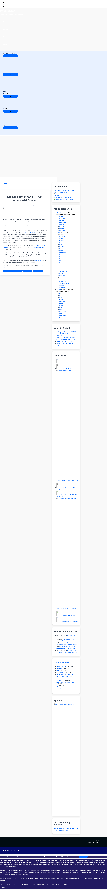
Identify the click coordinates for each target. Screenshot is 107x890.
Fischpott (65, 662)
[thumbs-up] (3, 6)
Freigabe (17, 271)
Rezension (62, 230)
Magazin (61, 307)
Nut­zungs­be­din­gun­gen (37, 247)
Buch (60, 295)
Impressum (96, 840)
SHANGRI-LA (60, 335)
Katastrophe (62, 252)
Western (61, 285)
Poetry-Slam (62, 311)
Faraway (58, 688)
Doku (60, 242)
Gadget (61, 303)
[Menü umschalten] (10, 55)
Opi (57, 686)
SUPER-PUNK (60, 680)
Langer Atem (59, 668)
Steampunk (62, 275)
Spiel (32, 205)
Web (35, 205)
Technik (61, 277)
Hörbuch (61, 305)
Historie (61, 248)
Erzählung (62, 218)
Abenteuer (62, 236)
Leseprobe (62, 228)
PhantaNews (8, 10)
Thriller (61, 279)
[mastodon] (3, 2)
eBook (61, 299)
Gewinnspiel (62, 222)
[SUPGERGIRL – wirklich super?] (62, 197)
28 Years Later (60, 690)
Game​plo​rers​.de (38, 260)
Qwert (58, 670)
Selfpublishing (63, 271)
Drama (61, 244)
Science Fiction (63, 269)
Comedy (61, 240)
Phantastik (62, 263)
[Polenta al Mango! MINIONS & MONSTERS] (64, 195)
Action (61, 238)
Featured (61, 220)
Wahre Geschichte (64, 283)
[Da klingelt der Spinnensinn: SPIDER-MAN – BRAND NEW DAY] (64, 192)
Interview (61, 224)
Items (30, 271)
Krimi (60, 254)
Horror (61, 250)
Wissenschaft (62, 287)
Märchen (61, 261)
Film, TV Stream (64, 301)
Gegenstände (24, 271)
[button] (14, 53)
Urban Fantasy (63, 281)
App (60, 293)
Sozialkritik (62, 273)
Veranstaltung (63, 315)
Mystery (61, 258)
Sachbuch (62, 267)
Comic (61, 297)
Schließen (2, 887)
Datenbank (10, 271)
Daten (4, 271)
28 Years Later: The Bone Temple (65, 682)
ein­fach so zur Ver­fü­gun (28, 232)
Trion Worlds (39, 271)
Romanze (61, 265)
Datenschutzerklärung (93, 842)
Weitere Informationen (73, 856)
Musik (60, 309)
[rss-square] (3, 4)
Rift (34, 271)
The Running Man (61, 672)
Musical (61, 256)
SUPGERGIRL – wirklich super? (64, 341)
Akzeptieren (83, 856)
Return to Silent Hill (61, 666)
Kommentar (62, 226)
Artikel (61, 216)
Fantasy (61, 246)
